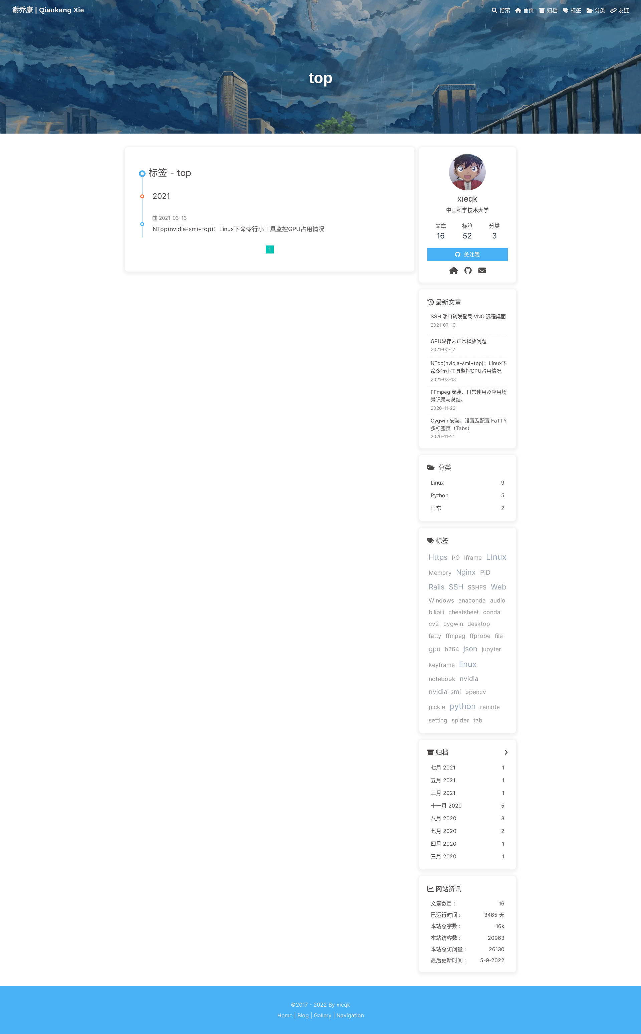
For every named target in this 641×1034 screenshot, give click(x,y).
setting (438, 720)
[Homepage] (453, 270)
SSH (456, 587)
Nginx (466, 572)
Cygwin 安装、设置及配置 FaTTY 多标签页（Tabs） (469, 424)
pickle (437, 707)
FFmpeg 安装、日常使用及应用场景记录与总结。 (468, 396)
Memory (440, 572)
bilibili (436, 612)
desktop (478, 624)
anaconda (472, 600)
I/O (456, 557)
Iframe (473, 557)
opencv (475, 691)
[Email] (482, 270)
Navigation (350, 1015)
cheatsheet (463, 612)
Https (438, 557)
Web (498, 587)
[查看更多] (506, 752)
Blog (303, 1015)
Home (284, 1015)
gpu (434, 649)
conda (491, 612)
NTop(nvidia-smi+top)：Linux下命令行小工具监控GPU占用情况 (239, 228)
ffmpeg (455, 635)
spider (460, 720)
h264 (452, 649)
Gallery (323, 1015)
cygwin (453, 624)
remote (490, 707)
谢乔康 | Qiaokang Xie (48, 10)
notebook (442, 678)
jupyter (491, 649)
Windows (441, 600)
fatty (435, 635)
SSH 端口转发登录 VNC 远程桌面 (468, 317)
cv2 (434, 624)
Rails (436, 587)
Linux (496, 557)
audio (497, 600)
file (499, 635)
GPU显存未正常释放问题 (458, 341)
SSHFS (477, 587)
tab (477, 720)
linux (468, 664)
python (462, 706)
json (470, 648)
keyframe (442, 664)
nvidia (469, 679)
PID (485, 573)
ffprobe (480, 635)
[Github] (468, 270)
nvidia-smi (445, 692)
